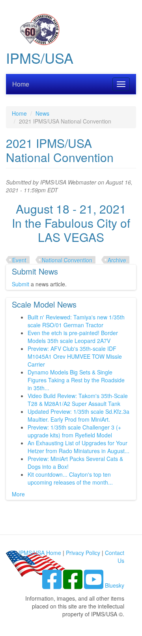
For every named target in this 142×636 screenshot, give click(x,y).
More (18, 494)
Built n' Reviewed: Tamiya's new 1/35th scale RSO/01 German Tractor (76, 321)
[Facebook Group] (52, 585)
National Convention (67, 260)
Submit (20, 284)
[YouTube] (94, 585)
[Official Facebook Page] (73, 585)
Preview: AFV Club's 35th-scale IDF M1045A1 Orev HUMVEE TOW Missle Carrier (75, 356)
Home (20, 83)
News (42, 113)
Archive (117, 260)
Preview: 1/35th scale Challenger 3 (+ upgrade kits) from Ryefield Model (74, 431)
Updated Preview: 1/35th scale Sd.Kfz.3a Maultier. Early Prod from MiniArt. (78, 415)
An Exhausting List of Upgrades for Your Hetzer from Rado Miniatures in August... (78, 447)
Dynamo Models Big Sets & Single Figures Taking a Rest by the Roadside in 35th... (76, 380)
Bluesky (114, 585)
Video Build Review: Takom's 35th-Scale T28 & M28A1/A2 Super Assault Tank (78, 399)
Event (19, 260)
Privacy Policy (83, 553)
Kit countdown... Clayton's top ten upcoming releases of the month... (70, 478)
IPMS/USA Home (40, 553)
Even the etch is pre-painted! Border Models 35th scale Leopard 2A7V (73, 337)
